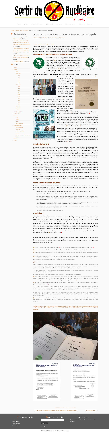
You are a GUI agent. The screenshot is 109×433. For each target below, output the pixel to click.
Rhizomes (81, 24)
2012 (19, 102)
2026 (17, 71)
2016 (19, 94)
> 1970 (17, 110)
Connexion (13, 419)
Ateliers (17, 133)
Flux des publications (15, 421)
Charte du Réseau (19, 127)
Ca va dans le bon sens (37, 24)
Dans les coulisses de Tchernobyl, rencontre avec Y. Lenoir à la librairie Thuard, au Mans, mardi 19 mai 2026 (21, 50)
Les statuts (18, 129)
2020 (19, 86)
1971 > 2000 (18, 108)
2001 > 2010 (18, 106)
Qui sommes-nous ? (70, 24)
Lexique (17, 119)
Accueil (19, 24)
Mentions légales (43, 426)
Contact (89, 24)
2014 (19, 98)
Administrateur (61, 37)
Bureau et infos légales (20, 131)
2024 (19, 77)
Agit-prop (17, 30)
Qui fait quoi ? (49, 24)
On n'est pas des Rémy (53, 37)
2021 (19, 83)
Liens (17, 117)
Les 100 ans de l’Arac (91, 410)
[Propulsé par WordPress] (55, 430)
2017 (27, 30)
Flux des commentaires (16, 423)
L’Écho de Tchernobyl (18, 61)
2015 (19, 96)
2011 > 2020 (23, 30)
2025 (19, 75)
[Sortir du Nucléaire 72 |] (54, 11)
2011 (19, 104)
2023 (19, 79)
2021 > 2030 (18, 73)
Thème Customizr (65, 430)
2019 (19, 88)
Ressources (59, 24)
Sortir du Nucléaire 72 (46, 430)
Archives (26, 24)
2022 (19, 81)
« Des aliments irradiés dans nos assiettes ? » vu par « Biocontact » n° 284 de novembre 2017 (56, 410)
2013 (19, 100)
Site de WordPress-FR (15, 424)
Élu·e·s (17, 121)
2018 (19, 90)
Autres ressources (19, 123)
